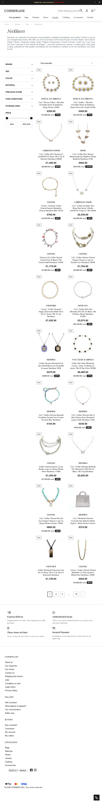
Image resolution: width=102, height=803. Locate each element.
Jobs (7, 680)
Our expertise (11, 666)
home (7, 24)
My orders (9, 735)
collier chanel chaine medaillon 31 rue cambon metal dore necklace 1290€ (83, 572)
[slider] (7, 118)
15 (76, 594)
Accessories (10, 765)
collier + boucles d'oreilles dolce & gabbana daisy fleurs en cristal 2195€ (82, 104)
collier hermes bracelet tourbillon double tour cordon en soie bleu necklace (51, 417)
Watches (9, 751)
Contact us (9, 673)
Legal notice (10, 687)
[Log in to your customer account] (87, 11)
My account (10, 732)
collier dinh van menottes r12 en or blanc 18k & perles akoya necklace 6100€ (83, 313)
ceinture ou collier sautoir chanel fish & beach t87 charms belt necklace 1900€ (51, 259)
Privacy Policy (11, 690)
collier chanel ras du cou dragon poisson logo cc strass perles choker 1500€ (51, 520)
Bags (7, 747)
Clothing (8, 762)
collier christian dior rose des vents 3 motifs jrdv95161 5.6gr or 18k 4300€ (83, 208)
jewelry (17, 24)
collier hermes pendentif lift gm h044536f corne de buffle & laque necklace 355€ (51, 365)
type (27, 24)
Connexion (9, 728)
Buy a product (11, 725)
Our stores (9, 669)
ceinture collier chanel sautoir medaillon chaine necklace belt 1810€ (51, 208)
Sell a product (11, 702)
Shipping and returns (14, 676)
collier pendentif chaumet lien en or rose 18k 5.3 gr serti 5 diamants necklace (51, 572)
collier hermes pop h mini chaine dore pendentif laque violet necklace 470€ (83, 417)
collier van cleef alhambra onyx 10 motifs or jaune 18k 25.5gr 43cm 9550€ (83, 365)
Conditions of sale (12, 683)
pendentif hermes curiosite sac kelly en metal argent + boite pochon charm (82, 520)
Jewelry (8, 758)
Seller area (9, 713)
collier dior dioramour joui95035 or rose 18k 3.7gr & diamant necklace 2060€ (51, 156)
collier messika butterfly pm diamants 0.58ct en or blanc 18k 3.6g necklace (83, 469)
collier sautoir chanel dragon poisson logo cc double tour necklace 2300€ (83, 259)
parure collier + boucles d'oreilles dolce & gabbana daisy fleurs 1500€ (51, 104)
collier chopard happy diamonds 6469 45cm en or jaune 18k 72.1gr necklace (51, 313)
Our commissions (13, 709)
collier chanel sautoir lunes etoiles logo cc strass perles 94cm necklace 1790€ (51, 469)
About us (9, 662)
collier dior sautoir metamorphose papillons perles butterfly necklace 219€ (83, 156)
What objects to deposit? (15, 706)
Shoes (8, 754)
